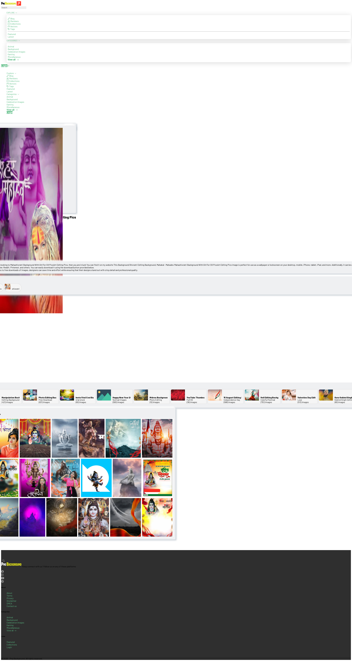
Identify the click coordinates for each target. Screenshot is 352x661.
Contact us (12, 606)
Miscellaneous (14, 57)
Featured (12, 34)
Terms (9, 595)
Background (13, 49)
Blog (12, 18)
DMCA (9, 603)
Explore (11, 12)
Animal (11, 46)
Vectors (13, 26)
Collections (15, 23)
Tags (12, 29)
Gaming (11, 54)
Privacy (10, 598)
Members (14, 21)
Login (9, 647)
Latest (11, 36)
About (9, 593)
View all (10, 630)
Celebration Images (16, 51)
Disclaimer (11, 600)
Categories (12, 40)
